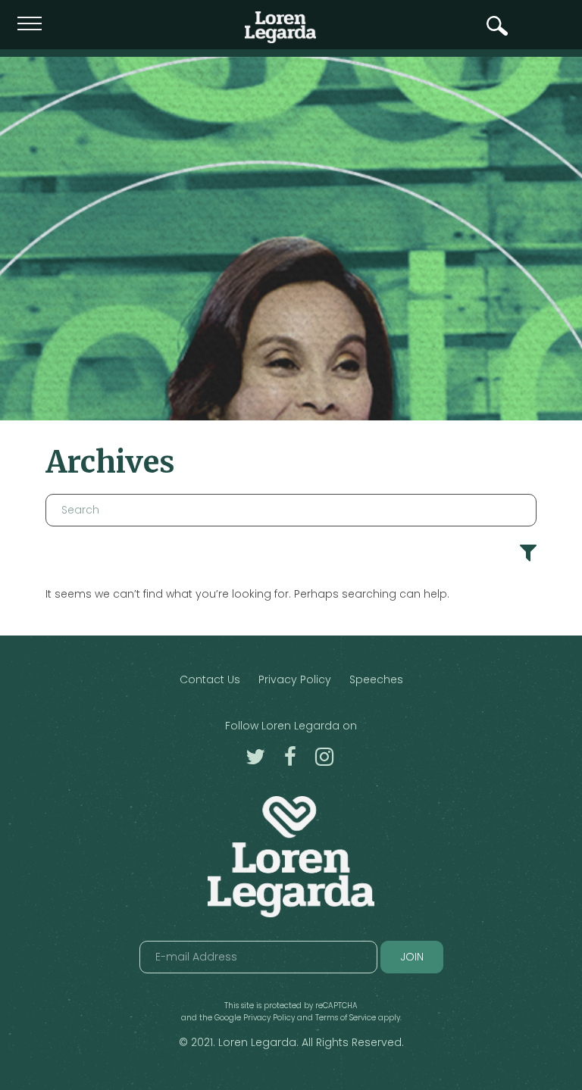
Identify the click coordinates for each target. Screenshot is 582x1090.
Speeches (376, 679)
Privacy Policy (294, 679)
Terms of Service (345, 1017)
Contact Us (210, 679)
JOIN (412, 956)
